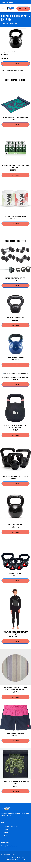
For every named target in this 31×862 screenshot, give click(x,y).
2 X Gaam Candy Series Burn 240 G (15, 216)
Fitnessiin (5, 23)
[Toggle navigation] (3, 8)
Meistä (6, 832)
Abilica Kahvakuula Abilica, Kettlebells (15, 476)
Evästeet (21, 857)
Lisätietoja (15, 63)
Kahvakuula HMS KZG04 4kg (15, 318)
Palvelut (6, 829)
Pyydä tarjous (23, 8)
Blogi (5, 835)
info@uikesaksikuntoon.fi (10, 846)
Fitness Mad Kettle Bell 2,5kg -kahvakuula (15, 377)
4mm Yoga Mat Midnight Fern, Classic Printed (15, 117)
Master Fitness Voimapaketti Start (15, 278)
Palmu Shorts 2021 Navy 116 (15, 733)
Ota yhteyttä (14, 857)
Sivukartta (22, 859)
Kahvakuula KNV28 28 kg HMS (15, 357)
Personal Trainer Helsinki (11, 826)
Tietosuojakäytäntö (12, 859)
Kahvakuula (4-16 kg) (15, 573)
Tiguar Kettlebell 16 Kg (15, 525)
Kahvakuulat (13, 23)
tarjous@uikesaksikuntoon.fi (8, 2)
